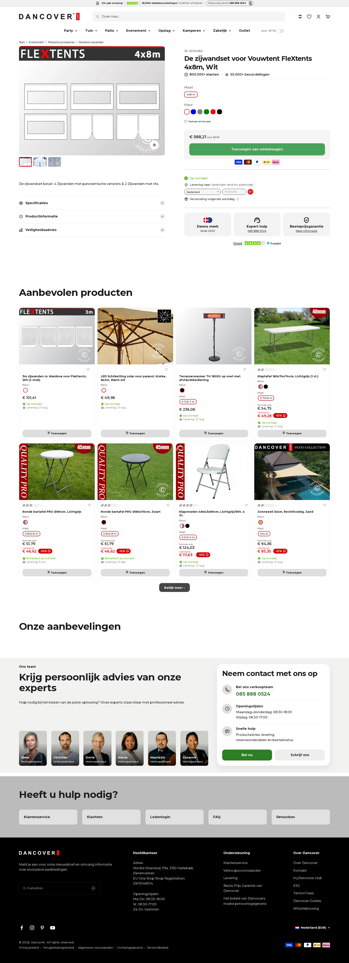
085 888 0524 (257, 230)
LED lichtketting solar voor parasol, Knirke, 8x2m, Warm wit (133, 378)
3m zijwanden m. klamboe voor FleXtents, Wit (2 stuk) (54, 378)
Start (22, 42)
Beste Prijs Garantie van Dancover (242, 888)
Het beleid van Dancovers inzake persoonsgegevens (245, 901)
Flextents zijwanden (91, 42)
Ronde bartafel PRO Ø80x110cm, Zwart (131, 512)
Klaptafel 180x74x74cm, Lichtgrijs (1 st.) (288, 376)
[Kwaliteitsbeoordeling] (268, 369)
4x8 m (191, 94)
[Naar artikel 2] (40, 162)
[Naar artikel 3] (54, 162)
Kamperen (192, 31)
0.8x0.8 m (31, 533)
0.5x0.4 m (188, 537)
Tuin (89, 31)
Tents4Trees (303, 893)
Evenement (136, 31)
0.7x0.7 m (188, 401)
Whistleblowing (306, 908)
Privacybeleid (29, 947)
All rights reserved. (60, 942)
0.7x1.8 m (266, 398)
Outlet (244, 31)
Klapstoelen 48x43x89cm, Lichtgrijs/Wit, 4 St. (212, 513)
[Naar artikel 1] (25, 162)
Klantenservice (235, 863)
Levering (230, 878)
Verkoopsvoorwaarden (242, 870)
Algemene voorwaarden (95, 947)
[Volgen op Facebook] (21, 927)
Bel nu (247, 755)
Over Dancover (305, 863)
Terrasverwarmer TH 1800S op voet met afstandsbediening (210, 378)
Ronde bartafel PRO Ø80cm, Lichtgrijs (51, 512)
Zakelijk (220, 31)
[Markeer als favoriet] (88, 369)
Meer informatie (306, 230)
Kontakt (300, 870)
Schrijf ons (300, 755)
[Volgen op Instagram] (32, 927)
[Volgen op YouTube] (52, 927)
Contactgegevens (130, 947)
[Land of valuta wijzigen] (300, 17)
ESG (296, 886)
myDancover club (307, 878)
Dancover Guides (307, 901)
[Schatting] (250, 192)
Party (68, 31)
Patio (109, 31)
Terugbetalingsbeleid (58, 947)
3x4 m (264, 533)
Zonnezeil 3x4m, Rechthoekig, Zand (285, 512)
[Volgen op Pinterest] (42, 927)
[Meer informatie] (237, 199)
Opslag (164, 31)
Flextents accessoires (61, 42)
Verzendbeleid (157, 947)
